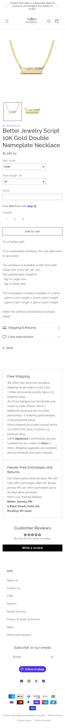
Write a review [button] (32, 548)
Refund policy (55, 715)
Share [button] (9, 348)
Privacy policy (24, 720)
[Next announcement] (58, 6)
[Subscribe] (52, 657)
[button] (7, 21)
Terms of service (43, 720)
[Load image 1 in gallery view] (12, 112)
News (10, 627)
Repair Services (16, 611)
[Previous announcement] (6, 6)
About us (12, 580)
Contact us (13, 588)
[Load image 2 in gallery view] (32, 112)
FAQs (10, 596)
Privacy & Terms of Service (23, 619)
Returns (11, 603)
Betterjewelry (17, 715)
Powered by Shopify (35, 715)
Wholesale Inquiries (19, 635)
